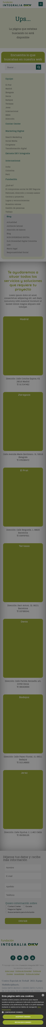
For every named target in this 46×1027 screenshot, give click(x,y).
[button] (23, 1012)
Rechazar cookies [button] (23, 1022)
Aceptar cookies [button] (23, 1017)
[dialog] (23, 1009)
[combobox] (43, 995)
